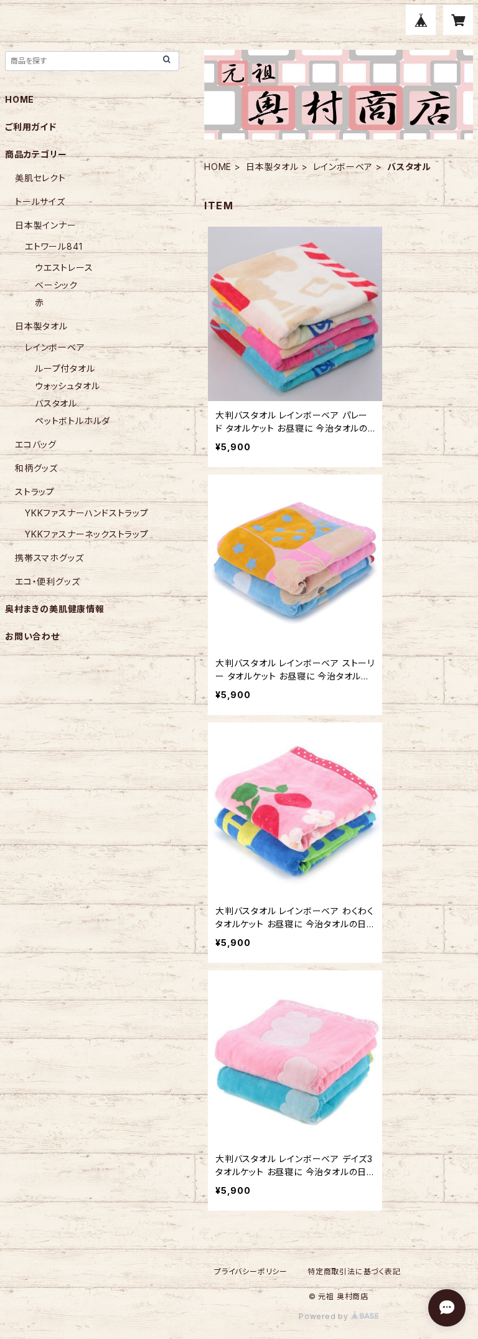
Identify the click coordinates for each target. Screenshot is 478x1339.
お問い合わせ (32, 636)
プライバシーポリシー (251, 1271)
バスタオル (56, 403)
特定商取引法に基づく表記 (354, 1271)
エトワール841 (53, 246)
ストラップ (35, 491)
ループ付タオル (65, 368)
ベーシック (56, 285)
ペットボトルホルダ (72, 420)
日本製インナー (46, 225)
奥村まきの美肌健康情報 (55, 608)
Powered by (325, 1316)
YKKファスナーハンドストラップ (87, 513)
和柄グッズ (36, 468)
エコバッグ (36, 444)
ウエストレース (64, 267)
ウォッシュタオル (67, 386)
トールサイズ (40, 201)
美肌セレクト (40, 178)
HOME (218, 166)
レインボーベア (343, 166)
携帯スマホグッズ (49, 557)
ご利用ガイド (31, 126)
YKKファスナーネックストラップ (87, 534)
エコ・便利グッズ (47, 581)
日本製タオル (272, 166)
